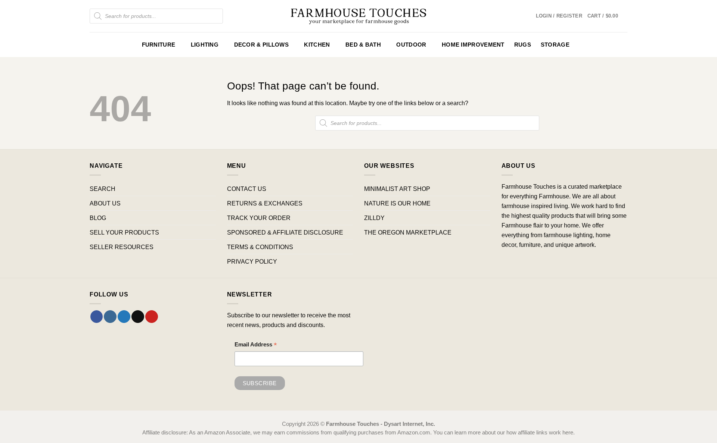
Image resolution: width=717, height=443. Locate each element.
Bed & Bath (363, 45)
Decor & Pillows (261, 45)
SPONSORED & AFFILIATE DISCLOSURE (285, 232)
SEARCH (102, 188)
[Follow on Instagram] (110, 316)
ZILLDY (374, 217)
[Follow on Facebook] (96, 316)
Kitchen (317, 45)
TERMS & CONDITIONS (260, 247)
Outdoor (411, 45)
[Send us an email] (137, 316)
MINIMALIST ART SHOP (397, 188)
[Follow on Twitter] (124, 316)
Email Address (256, 345)
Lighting (204, 45)
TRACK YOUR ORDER (259, 217)
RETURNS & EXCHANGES (264, 203)
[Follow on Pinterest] (151, 316)
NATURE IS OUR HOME (397, 203)
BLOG (98, 217)
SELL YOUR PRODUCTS (124, 232)
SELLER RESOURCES (121, 247)
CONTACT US (246, 188)
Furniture (159, 45)
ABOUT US (105, 203)
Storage (555, 45)
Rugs (522, 45)
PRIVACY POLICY (252, 261)
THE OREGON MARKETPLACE (407, 232)
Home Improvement (473, 45)
